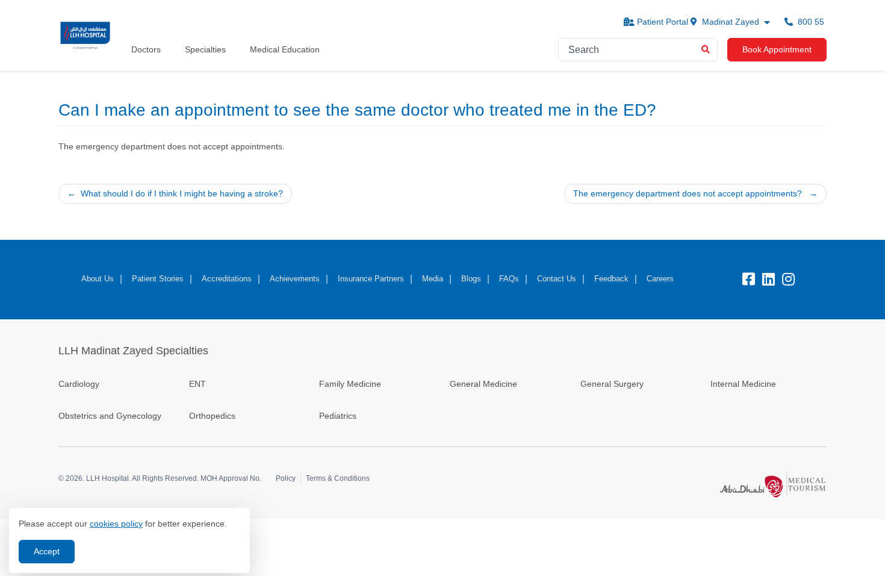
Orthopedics (212, 416)
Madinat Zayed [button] (731, 22)
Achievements (295, 278)
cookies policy (116, 523)
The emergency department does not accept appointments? (687, 193)
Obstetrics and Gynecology (111, 416)
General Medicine (483, 384)
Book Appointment (777, 49)
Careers (660, 278)
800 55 (809, 22)
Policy (286, 478)
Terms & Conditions (338, 478)
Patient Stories (158, 278)
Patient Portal (662, 22)
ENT (197, 384)
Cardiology (78, 384)
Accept (47, 551)
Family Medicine (350, 384)
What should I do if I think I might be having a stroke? (182, 193)
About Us (97, 278)
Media (432, 278)
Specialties (205, 49)
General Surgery (612, 384)
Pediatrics (337, 416)
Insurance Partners (371, 278)
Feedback (611, 278)
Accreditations (227, 278)
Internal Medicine (743, 384)
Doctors (146, 49)
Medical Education (285, 49)
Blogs (471, 278)
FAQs (509, 278)
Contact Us (556, 278)
